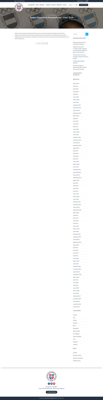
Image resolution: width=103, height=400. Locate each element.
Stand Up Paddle (51, 15)
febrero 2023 (76, 196)
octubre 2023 (76, 175)
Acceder (75, 352)
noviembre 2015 (77, 304)
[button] (80, 1)
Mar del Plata (61, 398)
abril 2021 (75, 255)
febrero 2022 (76, 228)
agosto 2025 (76, 115)
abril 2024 (75, 158)
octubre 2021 (76, 239)
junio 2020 (75, 282)
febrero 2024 (76, 164)
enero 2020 (76, 293)
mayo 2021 (75, 253)
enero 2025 (76, 134)
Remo (74, 325)
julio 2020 (75, 279)
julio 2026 (75, 86)
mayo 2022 (75, 220)
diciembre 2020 (77, 266)
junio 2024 (75, 153)
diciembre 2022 (77, 201)
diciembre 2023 (77, 169)
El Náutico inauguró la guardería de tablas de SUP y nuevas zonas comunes (80, 67)
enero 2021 (76, 263)
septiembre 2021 (77, 242)
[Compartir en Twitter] (39, 43)
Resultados (75, 328)
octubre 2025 (76, 110)
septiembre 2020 (77, 274)
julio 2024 (75, 150)
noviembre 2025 (77, 107)
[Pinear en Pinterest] (44, 43)
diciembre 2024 (77, 137)
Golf (74, 317)
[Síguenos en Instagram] (86, 1)
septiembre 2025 (77, 113)
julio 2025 (75, 118)
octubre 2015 (76, 306)
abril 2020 (75, 285)
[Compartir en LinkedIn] (47, 43)
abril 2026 (75, 94)
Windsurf (75, 341)
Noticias (53, 4)
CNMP (37, 4)
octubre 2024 (76, 142)
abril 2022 (75, 223)
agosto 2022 (76, 212)
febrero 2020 (76, 290)
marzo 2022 (76, 226)
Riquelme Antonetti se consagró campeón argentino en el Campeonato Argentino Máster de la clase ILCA (80, 49)
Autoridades (31, 4)
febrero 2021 (76, 261)
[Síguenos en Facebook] (49, 384)
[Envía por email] (42, 43)
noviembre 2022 (77, 204)
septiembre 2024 (77, 145)
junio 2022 (75, 218)
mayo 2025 (75, 123)
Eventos (48, 4)
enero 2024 (76, 166)
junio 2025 (75, 121)
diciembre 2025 (77, 105)
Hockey (75, 320)
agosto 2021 (76, 245)
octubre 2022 (76, 207)
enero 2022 (76, 231)
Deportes (41, 4)
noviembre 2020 (77, 269)
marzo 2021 (76, 258)
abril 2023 (75, 191)
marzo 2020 (76, 288)
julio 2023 (75, 183)
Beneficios (59, 4)
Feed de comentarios (78, 358)
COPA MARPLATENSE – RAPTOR (79, 62)
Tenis (74, 339)
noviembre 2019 (77, 298)
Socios (64, 4)
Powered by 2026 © (48, 398)
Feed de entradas (77, 355)
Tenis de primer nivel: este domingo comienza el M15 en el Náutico (80, 56)
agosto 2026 (76, 83)
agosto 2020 (76, 277)
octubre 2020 (76, 271)
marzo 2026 (76, 97)
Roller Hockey (76, 331)
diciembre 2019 (77, 296)
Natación (75, 323)
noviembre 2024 (77, 140)
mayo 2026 (75, 91)
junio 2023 (75, 185)
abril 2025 (75, 126)
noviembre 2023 (77, 172)
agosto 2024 (76, 148)
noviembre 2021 (77, 236)
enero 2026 (76, 102)
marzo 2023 (76, 193)
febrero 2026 (76, 99)
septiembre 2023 (77, 177)
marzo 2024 (76, 161)
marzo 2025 (76, 129)
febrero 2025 (76, 132)
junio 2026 (75, 88)
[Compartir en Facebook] (37, 43)
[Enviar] (76, 5)
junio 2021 (75, 250)
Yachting (75, 344)
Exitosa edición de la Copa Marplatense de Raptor (79, 43)
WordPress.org (76, 360)
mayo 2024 (75, 156)
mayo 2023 (75, 188)
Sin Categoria (76, 333)
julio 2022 (75, 215)
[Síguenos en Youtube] (87, 1)
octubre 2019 (76, 301)
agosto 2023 (76, 180)
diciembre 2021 (77, 234)
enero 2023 (76, 199)
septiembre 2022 (77, 210)
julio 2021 (75, 247)
